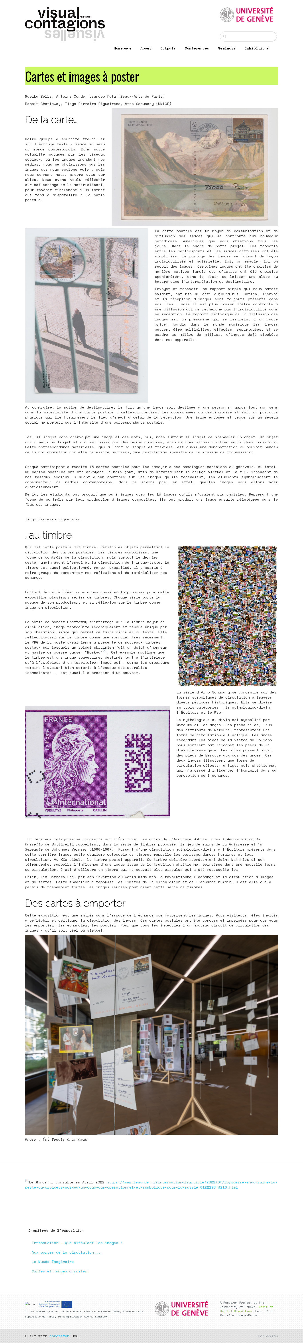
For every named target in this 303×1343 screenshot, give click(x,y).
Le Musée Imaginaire (53, 1261)
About (146, 48)
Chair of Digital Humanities (246, 1309)
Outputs (168, 48)
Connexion (268, 1336)
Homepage (123, 48)
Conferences (197, 48)
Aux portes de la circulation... (66, 1252)
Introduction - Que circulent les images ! (77, 1242)
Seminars (227, 48)
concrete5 (59, 1336)
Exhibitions (257, 48)
